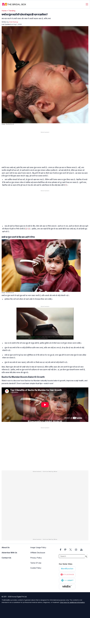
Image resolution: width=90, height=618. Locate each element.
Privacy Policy (36, 558)
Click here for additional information (72, 602)
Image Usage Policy (38, 547)
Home (4, 11)
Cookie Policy (35, 568)
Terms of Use (35, 563)
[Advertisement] (45, 150)
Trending (11, 11)
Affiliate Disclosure (37, 552)
